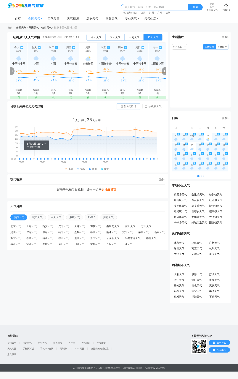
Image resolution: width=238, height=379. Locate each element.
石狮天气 (214, 296)
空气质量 (54, 18)
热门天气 (19, 217)
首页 (18, 18)
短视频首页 (109, 189)
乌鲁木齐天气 (133, 238)
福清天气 (197, 296)
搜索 (195, 7)
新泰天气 (159, 232)
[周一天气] (157, 71)
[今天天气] (18, 71)
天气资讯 (85, 343)
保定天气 (31, 232)
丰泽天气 (214, 291)
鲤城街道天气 (199, 222)
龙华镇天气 (198, 217)
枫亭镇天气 (198, 205)
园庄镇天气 (215, 222)
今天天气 (96, 37)
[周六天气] (122, 71)
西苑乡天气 (198, 200)
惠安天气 (214, 285)
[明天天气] (36, 71)
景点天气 (57, 343)
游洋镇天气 (215, 205)
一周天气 (134, 37)
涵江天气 (197, 280)
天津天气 (79, 226)
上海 (143, 12)
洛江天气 (179, 280)
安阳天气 (127, 232)
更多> (162, 179)
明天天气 (115, 37)
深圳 (151, 12)
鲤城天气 (179, 296)
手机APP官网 (46, 348)
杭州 (168, 12)
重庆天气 (95, 226)
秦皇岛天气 (112, 226)
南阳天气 (130, 226)
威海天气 (47, 232)
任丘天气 (111, 244)
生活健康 (209, 46)
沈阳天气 (63, 226)
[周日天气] (139, 71)
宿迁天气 (15, 244)
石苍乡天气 (198, 211)
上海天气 (31, 226)
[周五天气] (105, 71)
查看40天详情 (128, 106)
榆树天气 (151, 238)
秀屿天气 (179, 285)
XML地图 (79, 348)
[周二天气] (53, 71)
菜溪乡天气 (180, 194)
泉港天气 (197, 274)
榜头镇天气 (215, 194)
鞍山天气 (63, 238)
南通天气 (111, 232)
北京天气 (15, 226)
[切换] (45, 37)
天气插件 (64, 348)
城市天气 (37, 217)
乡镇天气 (74, 217)
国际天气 (112, 18)
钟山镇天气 (180, 200)
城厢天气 (179, 274)
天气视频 (73, 18)
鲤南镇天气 (215, 211)
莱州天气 (143, 232)
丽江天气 (47, 238)
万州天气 (146, 226)
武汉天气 (179, 254)
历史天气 (92, 18)
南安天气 (197, 291)
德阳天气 (63, 232)
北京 (135, 12)
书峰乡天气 (180, 222)
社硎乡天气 (215, 200)
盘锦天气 (79, 232)
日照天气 (79, 244)
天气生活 (150, 18)
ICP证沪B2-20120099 (155, 368)
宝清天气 (31, 244)
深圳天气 (179, 248)
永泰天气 (214, 280)
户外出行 (222, 46)
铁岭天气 (31, 238)
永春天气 (179, 291)
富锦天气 (95, 244)
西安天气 (47, 226)
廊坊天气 (47, 244)
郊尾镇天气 (180, 211)
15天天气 (153, 37)
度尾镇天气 (180, 205)
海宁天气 (15, 238)
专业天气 (131, 18)
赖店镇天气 (180, 217)
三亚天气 (127, 244)
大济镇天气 (215, 217)
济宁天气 (95, 238)
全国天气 (34, 18)
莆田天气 (34, 27)
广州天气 (214, 242)
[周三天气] (70, 71)
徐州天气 (95, 232)
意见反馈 (11, 354)
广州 (159, 12)
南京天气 (197, 248)
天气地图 (11, 348)
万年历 (71, 343)
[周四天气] (88, 71)
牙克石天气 (112, 238)
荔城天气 (214, 274)
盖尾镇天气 (198, 194)
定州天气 (15, 232)
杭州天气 (214, 248)
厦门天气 (63, 244)
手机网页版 (28, 348)
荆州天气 (79, 238)
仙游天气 (46, 27)
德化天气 (197, 285)
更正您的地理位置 (100, 348)
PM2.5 (91, 217)
